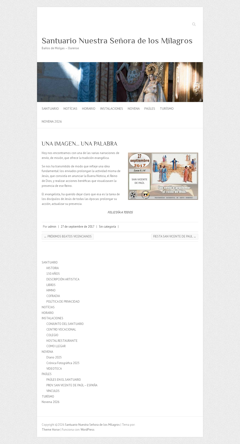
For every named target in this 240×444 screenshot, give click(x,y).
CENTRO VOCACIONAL (61, 329)
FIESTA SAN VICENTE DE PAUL (174, 236)
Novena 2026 (52, 121)
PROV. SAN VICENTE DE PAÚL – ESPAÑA (72, 385)
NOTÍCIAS (70, 108)
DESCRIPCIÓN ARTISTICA (62, 279)
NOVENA (134, 108)
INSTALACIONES (111, 108)
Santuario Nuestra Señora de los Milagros (117, 40)
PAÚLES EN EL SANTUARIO (63, 380)
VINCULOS (53, 391)
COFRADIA (53, 296)
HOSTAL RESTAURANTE (62, 341)
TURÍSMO (167, 108)
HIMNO (51, 290)
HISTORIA (52, 268)
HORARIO (88, 108)
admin (52, 227)
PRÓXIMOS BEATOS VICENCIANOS (68, 236)
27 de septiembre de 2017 (77, 227)
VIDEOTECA (54, 369)
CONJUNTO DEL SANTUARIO (65, 324)
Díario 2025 (54, 357)
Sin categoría (107, 227)
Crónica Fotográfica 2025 (62, 363)
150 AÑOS (53, 274)
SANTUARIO (50, 108)
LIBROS (51, 285)
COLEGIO (52, 335)
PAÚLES (149, 108)
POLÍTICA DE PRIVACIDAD (63, 302)
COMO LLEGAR (56, 346)
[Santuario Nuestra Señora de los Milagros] (120, 64)
